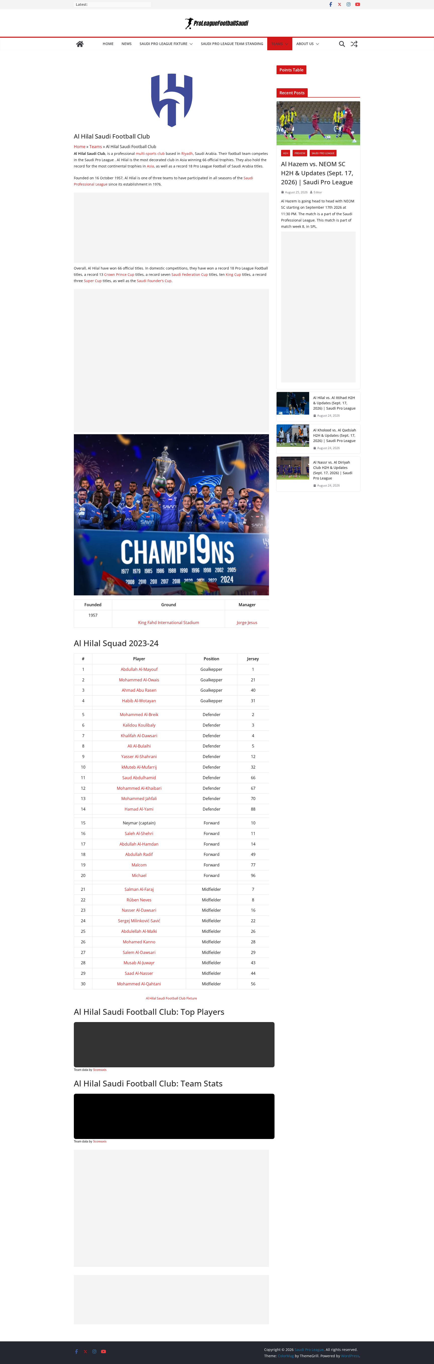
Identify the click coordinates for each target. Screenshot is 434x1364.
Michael (139, 875)
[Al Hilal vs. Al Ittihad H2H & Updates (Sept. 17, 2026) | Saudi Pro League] (293, 406)
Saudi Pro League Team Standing (232, 43)
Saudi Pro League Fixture (163, 43)
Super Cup (93, 280)
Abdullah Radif (139, 854)
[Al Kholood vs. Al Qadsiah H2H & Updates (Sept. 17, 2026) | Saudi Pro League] (293, 439)
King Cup (233, 274)
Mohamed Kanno (139, 942)
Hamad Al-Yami (139, 809)
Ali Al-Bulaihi (139, 746)
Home (108, 43)
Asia (150, 166)
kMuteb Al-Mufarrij (139, 767)
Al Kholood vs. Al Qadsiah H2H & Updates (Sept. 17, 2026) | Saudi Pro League (334, 435)
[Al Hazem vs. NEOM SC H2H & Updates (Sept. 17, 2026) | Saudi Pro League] (318, 123)
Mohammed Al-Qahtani (139, 984)
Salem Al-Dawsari (139, 952)
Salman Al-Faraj (139, 889)
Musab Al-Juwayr (139, 962)
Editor (318, 192)
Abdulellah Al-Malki (139, 931)
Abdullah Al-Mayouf (139, 669)
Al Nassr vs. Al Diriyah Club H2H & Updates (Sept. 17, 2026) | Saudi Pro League (332, 470)
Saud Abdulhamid (139, 777)
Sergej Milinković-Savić (139, 920)
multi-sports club (150, 153)
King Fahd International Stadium (168, 622)
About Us (305, 43)
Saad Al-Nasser (139, 973)
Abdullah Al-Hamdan (139, 844)
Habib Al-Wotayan (139, 700)
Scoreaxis (99, 1070)
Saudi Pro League (323, 153)
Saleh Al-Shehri (139, 833)
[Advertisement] (171, 228)
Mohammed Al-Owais (139, 680)
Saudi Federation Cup (190, 274)
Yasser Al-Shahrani (139, 756)
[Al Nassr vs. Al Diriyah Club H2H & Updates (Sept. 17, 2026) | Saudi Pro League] (293, 474)
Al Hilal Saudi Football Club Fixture (171, 998)
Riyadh (187, 153)
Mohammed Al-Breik (139, 714)
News (127, 43)
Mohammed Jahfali (139, 798)
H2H (285, 153)
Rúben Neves (139, 900)
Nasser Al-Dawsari (139, 910)
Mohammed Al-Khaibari (139, 788)
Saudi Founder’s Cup (154, 280)
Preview (300, 153)
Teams (277, 43)
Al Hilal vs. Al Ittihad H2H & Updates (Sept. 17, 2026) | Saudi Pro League (334, 403)
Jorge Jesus (247, 622)
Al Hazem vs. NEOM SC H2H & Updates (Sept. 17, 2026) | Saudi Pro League (317, 173)
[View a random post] (354, 44)
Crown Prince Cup (119, 274)
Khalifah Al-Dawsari (139, 735)
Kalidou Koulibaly (139, 725)
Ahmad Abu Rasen (139, 690)
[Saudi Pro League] (80, 44)
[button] (190, 44)
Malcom (139, 865)
